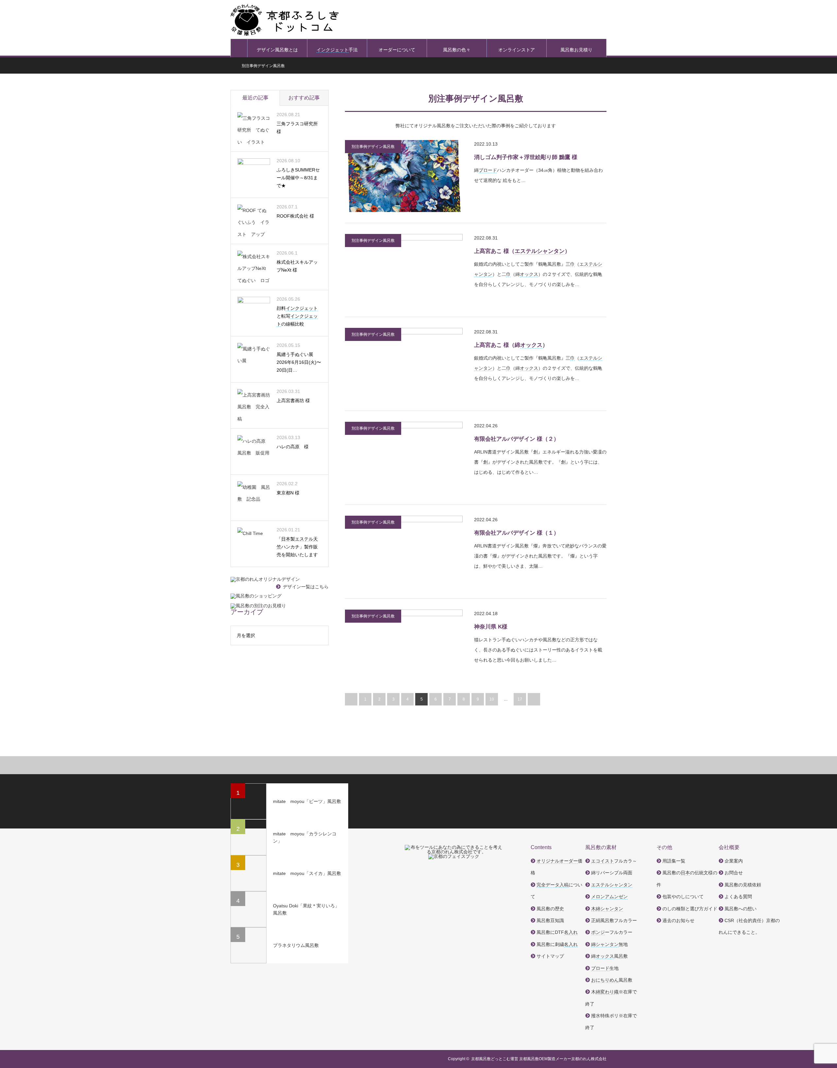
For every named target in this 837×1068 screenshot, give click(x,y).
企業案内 (734, 860)
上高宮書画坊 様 (293, 400)
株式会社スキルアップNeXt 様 (297, 266)
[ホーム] (239, 48)
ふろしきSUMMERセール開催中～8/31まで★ (298, 177)
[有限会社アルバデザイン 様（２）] (404, 458)
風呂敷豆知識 (550, 920)
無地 (609, 944)
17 (520, 699)
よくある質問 (738, 896)
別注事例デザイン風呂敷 (373, 146)
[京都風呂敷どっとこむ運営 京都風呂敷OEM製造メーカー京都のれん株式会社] (285, 20)
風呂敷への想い (741, 908)
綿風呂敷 (609, 956)
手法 (337, 49)
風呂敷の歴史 (550, 908)
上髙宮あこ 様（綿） (511, 345)
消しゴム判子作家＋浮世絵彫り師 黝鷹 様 (525, 157)
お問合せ (734, 872)
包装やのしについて (683, 896)
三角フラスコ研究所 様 (297, 127)
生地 (605, 968)
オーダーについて (397, 49)
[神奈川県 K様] (404, 646)
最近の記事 (255, 97)
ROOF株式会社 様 (295, 216)
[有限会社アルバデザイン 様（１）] (404, 552)
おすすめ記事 (304, 97)
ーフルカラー (611, 932)
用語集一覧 (673, 860)
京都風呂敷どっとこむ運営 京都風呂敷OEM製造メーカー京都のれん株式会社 (538, 1059)
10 (491, 699)
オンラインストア (516, 49)
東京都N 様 (288, 492)
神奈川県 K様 (490, 627)
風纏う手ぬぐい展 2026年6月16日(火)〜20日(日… (299, 362)
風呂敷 (611, 980)
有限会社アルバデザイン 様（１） (516, 533)
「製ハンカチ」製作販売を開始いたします (297, 546)
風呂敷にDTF (557, 932)
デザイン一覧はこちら (306, 586)
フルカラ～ (614, 860)
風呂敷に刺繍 (557, 944)
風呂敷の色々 (456, 49)
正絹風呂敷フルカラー (614, 920)
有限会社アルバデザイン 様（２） (516, 439)
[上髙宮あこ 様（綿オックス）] (404, 364)
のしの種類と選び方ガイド (689, 908)
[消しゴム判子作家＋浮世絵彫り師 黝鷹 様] (404, 176)
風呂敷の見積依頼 (743, 884)
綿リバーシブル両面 (611, 872)
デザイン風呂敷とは (277, 49)
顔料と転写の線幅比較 (297, 316)
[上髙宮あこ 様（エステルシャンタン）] (404, 270)
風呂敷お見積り (576, 49)
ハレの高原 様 (293, 446)
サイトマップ (550, 956)
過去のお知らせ (678, 920)
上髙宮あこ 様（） (522, 251)
